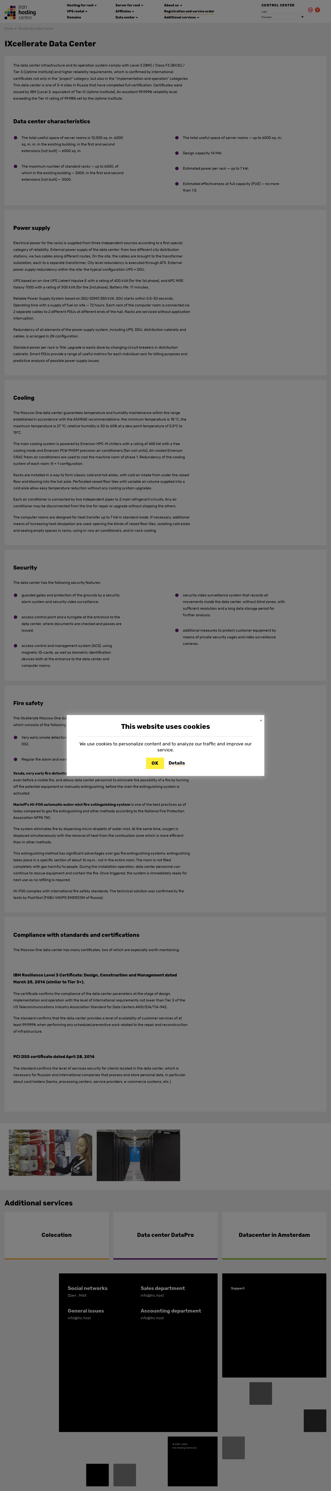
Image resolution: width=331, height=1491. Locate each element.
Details (177, 763)
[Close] (261, 720)
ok (155, 763)
